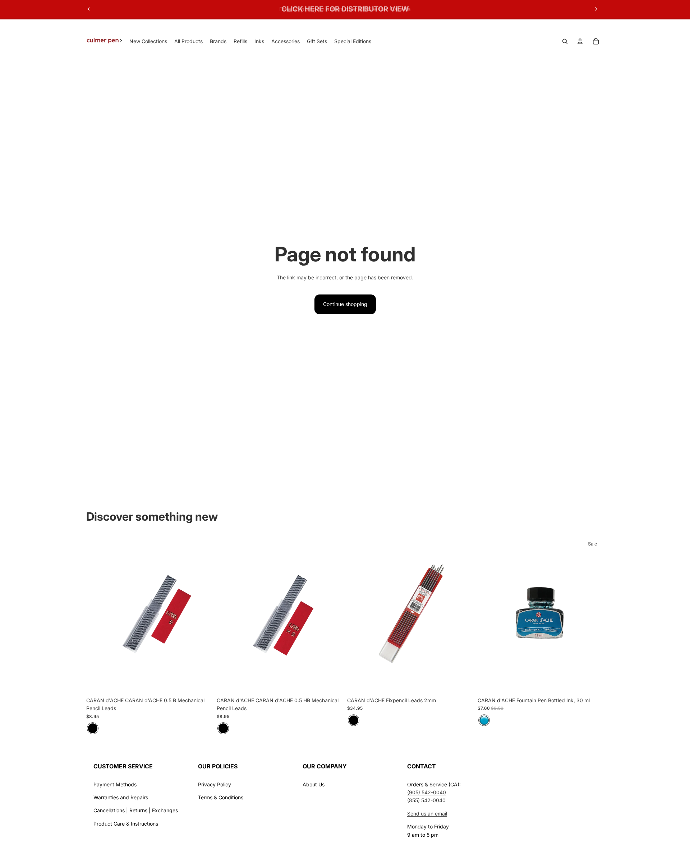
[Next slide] (596, 9)
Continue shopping (345, 304)
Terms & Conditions (220, 797)
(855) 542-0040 (426, 800)
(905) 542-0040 (426, 792)
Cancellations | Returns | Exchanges (135, 810)
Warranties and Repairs (120, 797)
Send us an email (427, 813)
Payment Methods (115, 784)
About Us (314, 784)
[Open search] (565, 41)
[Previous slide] (89, 9)
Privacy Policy (214, 784)
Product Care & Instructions (125, 824)
